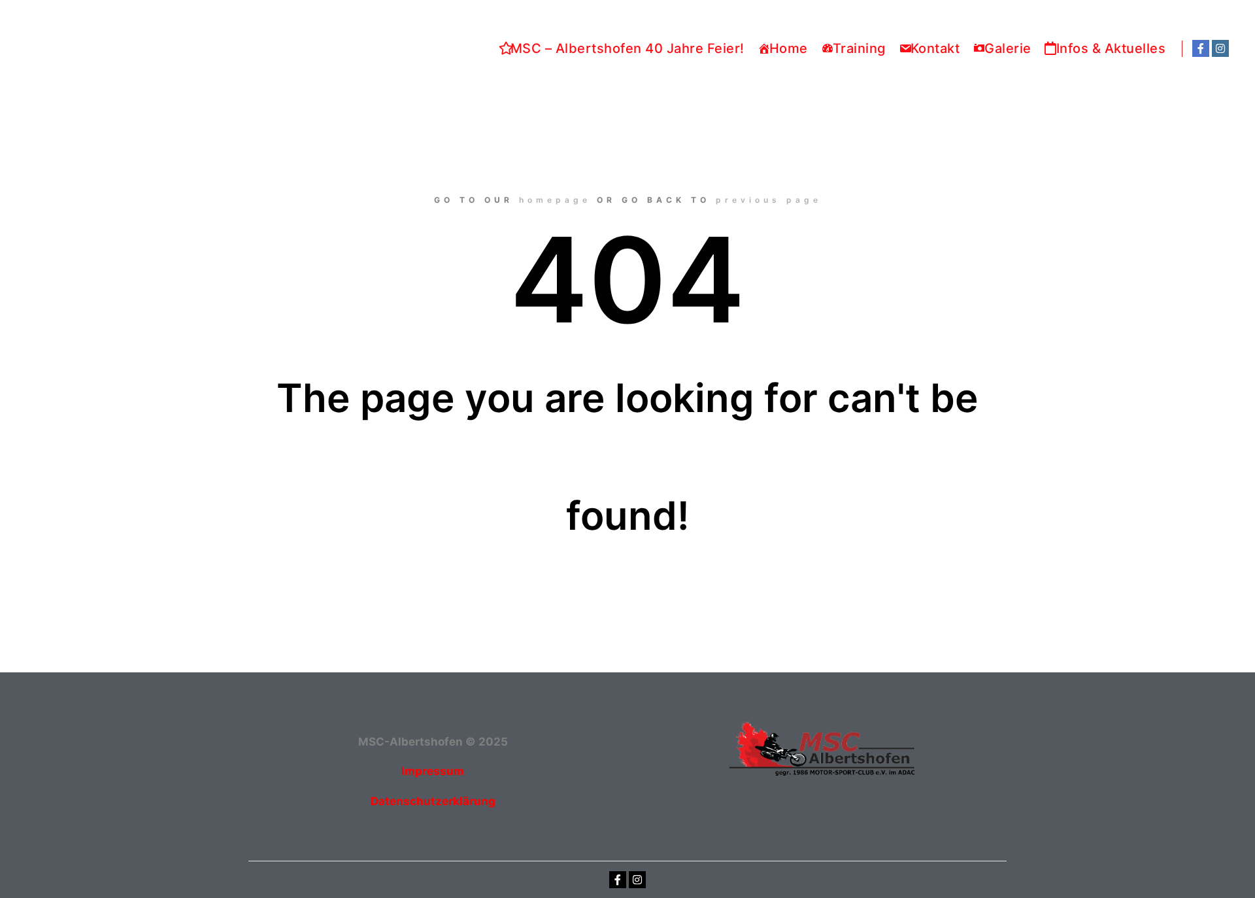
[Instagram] (1220, 48)
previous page (769, 200)
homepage (555, 200)
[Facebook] (1200, 48)
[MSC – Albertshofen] (122, 48)
